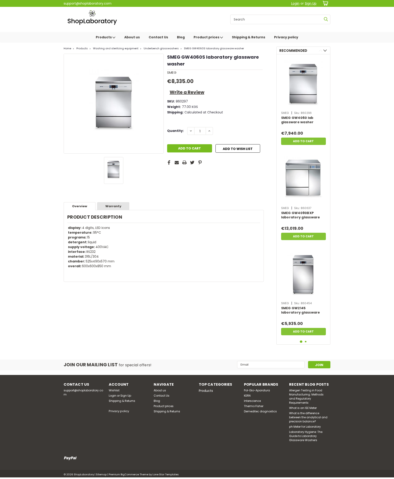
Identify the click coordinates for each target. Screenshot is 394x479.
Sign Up (310, 3)
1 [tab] (301, 341)
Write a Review (187, 92)
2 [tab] (305, 341)
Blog (181, 37)
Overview (79, 206)
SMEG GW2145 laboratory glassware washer (300, 310)
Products (104, 37)
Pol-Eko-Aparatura (257, 390)
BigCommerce (130, 474)
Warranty (113, 206)
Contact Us (158, 37)
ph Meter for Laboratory (305, 427)
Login (295, 3)
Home (67, 48)
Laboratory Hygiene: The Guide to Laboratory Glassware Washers (305, 436)
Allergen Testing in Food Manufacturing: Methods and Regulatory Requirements (306, 396)
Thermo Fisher (253, 406)
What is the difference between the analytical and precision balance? (308, 417)
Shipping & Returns (248, 37)
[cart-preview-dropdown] (324, 3)
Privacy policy (286, 37)
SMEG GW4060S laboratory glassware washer (214, 48)
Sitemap (101, 474)
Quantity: (175, 130)
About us (132, 37)
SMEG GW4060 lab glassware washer (297, 120)
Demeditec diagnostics (260, 411)
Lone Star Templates (166, 474)
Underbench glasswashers (161, 48)
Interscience (252, 401)
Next (325, 50)
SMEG (285, 113)
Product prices (207, 37)
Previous (320, 50)
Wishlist (114, 390)
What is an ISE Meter (303, 408)
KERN (247, 396)
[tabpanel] (303, 102)
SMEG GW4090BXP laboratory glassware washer (300, 215)
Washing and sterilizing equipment (115, 48)
